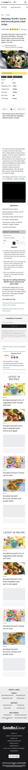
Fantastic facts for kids (7, 698)
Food (2, 15)
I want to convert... (7, 235)
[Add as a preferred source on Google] (14, 756)
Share (6, 109)
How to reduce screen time (7, 695)
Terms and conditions (14, 740)
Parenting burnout (7, 714)
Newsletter (22, 109)
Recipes (8, 15)
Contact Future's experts (14, 736)
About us (14, 733)
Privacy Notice (21, 332)
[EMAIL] (17, 357)
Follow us (14, 109)
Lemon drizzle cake (7, 705)
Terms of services (20, 330)
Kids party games (21, 698)
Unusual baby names (20, 695)
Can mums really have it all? (7, 718)
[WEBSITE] (15, 357)
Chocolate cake (20, 705)
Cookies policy (14, 745)
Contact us (14, 738)
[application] (14, 190)
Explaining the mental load (21, 714)
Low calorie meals (21, 707)
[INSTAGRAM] (12, 357)
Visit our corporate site (19, 763)
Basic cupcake (7, 707)
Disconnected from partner (21, 717)
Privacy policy (14, 743)
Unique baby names (16, 7)
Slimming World (11, 45)
